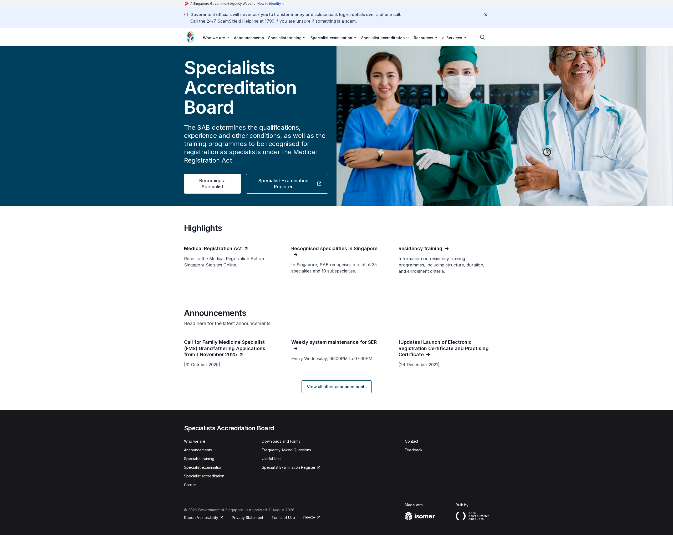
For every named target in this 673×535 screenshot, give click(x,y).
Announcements (249, 38)
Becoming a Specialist (212, 183)
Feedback (413, 450)
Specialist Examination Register (280, 183)
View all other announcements (336, 386)
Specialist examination (203, 467)
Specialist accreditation (204, 476)
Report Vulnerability (201, 517)
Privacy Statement (247, 517)
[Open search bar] (482, 37)
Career (190, 484)
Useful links (272, 458)
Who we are (194, 441)
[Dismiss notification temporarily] (486, 14)
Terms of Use (283, 517)
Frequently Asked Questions (286, 450)
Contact (411, 441)
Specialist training (199, 458)
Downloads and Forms (281, 441)
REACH (312, 517)
